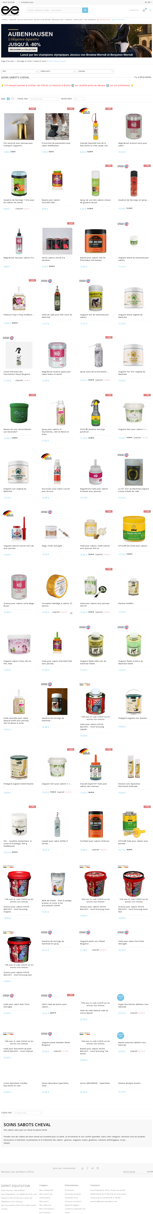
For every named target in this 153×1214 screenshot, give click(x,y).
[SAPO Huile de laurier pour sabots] (57, 1013)
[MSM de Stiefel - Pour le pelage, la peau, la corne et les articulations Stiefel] (57, 884)
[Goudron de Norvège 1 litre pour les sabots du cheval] (19, 184)
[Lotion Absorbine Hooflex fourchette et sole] (19, 1142)
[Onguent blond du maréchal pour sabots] (134, 241)
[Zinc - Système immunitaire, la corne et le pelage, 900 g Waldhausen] (19, 825)
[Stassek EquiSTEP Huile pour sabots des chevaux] (95, 767)
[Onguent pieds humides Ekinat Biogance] (57, 1076)
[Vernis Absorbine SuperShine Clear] (57, 1142)
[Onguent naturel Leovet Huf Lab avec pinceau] (19, 529)
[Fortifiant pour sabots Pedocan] (95, 825)
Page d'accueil (7, 61)
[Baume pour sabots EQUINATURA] (57, 184)
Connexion (134, 10)
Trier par (22, 98)
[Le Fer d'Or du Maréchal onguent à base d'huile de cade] (134, 472)
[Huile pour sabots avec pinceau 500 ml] (95, 587)
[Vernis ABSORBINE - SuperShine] (95, 1142)
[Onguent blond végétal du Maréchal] (134, 298)
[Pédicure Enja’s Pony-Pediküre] (19, 298)
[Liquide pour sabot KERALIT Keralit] (57, 825)
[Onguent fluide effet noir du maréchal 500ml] (95, 645)
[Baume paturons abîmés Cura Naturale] (134, 1076)
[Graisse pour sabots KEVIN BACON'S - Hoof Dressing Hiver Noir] (134, 884)
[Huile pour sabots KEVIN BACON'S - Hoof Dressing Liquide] (95, 702)
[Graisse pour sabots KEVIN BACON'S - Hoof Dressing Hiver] (95, 884)
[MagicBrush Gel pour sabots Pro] (19, 241)
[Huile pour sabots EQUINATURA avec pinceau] (57, 645)
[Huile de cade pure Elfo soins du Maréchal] (57, 298)
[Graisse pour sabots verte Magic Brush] (19, 587)
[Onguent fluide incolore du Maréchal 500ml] (134, 645)
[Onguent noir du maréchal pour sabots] (95, 298)
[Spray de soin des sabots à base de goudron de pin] (95, 184)
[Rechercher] (85, 10)
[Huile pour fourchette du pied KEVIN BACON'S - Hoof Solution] (19, 1076)
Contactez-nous (27, 2)
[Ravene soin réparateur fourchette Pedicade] (134, 767)
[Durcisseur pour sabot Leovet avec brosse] (57, 472)
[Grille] (8, 99)
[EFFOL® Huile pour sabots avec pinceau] (134, 825)
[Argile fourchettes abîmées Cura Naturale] (134, 1013)
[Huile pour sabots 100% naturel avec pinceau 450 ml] (95, 529)
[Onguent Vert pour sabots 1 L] (57, 767)
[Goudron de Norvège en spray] (134, 184)
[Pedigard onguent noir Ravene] (134, 702)
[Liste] (12, 99)
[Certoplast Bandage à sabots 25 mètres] (57, 587)
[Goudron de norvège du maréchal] (57, 702)
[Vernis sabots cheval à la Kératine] (57, 241)
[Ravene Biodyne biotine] (134, 1142)
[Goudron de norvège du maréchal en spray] (57, 950)
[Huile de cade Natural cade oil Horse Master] (95, 1013)
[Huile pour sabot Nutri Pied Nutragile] (19, 1013)
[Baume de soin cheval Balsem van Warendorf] (19, 413)
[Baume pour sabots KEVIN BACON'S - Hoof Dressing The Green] (95, 1076)
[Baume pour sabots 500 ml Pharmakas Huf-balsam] (95, 241)
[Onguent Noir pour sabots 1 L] (134, 413)
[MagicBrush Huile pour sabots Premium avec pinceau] (95, 472)
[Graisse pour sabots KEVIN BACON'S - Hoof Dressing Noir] (19, 950)
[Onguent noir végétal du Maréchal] (19, 472)
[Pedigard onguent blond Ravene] (19, 767)
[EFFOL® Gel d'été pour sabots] (134, 529)
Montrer (66, 98)
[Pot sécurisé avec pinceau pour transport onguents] (19, 127)
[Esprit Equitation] (12, 10)
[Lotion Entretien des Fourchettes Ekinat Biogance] (19, 355)
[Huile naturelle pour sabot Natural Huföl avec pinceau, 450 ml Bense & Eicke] (19, 702)
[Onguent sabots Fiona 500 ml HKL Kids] (19, 645)
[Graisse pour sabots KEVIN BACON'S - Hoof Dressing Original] (19, 884)
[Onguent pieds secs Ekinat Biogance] (95, 950)
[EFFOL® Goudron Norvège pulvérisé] (95, 413)
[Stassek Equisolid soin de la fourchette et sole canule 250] (95, 127)
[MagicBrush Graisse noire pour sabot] (134, 127)
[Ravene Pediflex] (134, 587)
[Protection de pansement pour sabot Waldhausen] (57, 127)
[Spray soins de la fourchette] (95, 355)
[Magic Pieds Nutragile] (57, 529)
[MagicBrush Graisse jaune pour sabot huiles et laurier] (57, 355)
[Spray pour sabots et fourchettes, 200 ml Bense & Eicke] (57, 413)
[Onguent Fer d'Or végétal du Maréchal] (134, 355)
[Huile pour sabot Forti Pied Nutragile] (134, 950)
